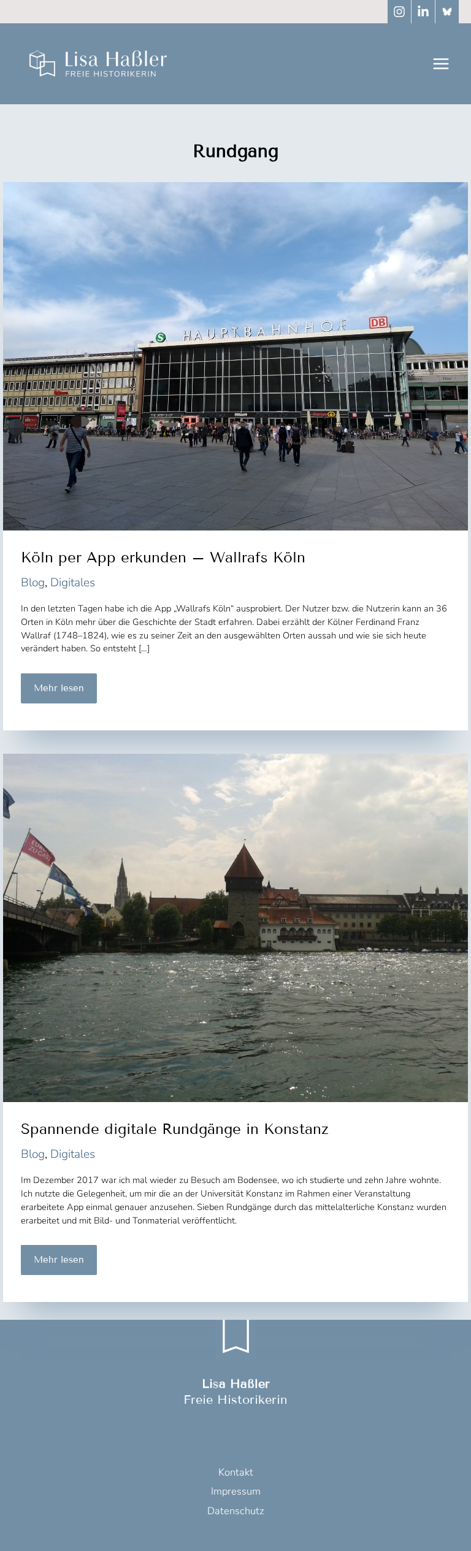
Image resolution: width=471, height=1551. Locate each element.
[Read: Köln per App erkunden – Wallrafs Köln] (235, 356)
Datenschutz (235, 1511)
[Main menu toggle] (441, 63)
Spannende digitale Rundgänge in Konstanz (175, 1129)
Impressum (236, 1491)
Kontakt (235, 1472)
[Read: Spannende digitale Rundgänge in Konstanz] (235, 927)
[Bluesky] (447, 11)
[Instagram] (399, 11)
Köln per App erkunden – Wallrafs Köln (163, 557)
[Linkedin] (423, 11)
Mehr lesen (58, 692)
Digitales (72, 583)
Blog (33, 583)
